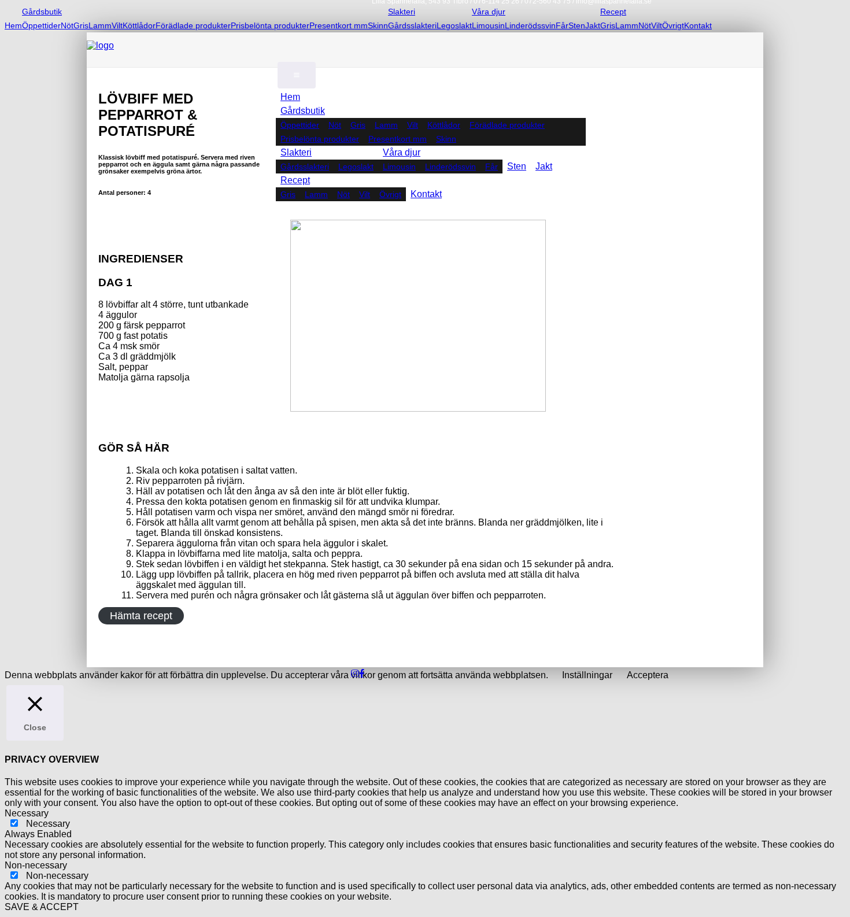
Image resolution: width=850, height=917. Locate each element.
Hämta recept (141, 616)
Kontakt (698, 25)
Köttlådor (139, 25)
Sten (576, 25)
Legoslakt (454, 25)
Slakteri (296, 152)
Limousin (488, 25)
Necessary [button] (27, 813)
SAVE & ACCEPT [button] (42, 907)
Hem (13, 25)
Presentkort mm (338, 25)
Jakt (592, 25)
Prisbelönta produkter (270, 25)
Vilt (117, 25)
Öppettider (41, 25)
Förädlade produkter (193, 25)
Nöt (67, 25)
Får (562, 25)
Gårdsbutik (42, 11)
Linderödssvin (530, 25)
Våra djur (401, 152)
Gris (80, 25)
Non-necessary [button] (36, 865)
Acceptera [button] (647, 675)
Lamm (100, 25)
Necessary (48, 824)
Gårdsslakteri (412, 25)
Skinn (378, 25)
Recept (295, 180)
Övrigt (673, 25)
